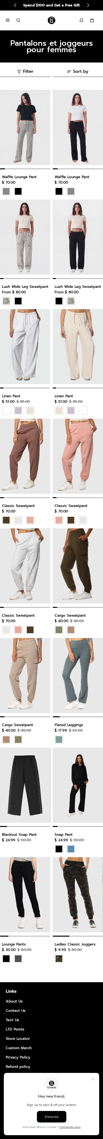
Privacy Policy (18, 1057)
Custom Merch (19, 1048)
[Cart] (92, 20)
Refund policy (18, 1066)
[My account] (81, 20)
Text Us (12, 1020)
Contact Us (16, 1010)
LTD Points (15, 1029)
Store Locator (18, 1038)
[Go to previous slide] (15, 5)
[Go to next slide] (88, 5)
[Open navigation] (11, 20)
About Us (14, 1001)
